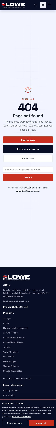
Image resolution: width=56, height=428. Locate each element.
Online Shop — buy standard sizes (17, 378)
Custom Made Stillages (13, 342)
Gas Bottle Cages (11, 352)
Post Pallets (8, 356)
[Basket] (35, 5)
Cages (6, 323)
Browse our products (28, 149)
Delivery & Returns (11, 390)
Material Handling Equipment (15, 328)
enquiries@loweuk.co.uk (28, 191)
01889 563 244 (19, 306)
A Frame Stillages (10, 333)
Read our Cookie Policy (21, 416)
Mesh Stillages (9, 361)
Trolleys (6, 347)
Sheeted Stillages (11, 366)
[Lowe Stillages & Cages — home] (17, 5)
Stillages (7, 318)
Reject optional (14, 423)
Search (28, 177)
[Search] (43, 5)
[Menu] (51, 5)
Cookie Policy (9, 395)
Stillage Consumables (12, 371)
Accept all (41, 423)
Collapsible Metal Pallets (14, 337)
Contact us (28, 158)
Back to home (28, 140)
